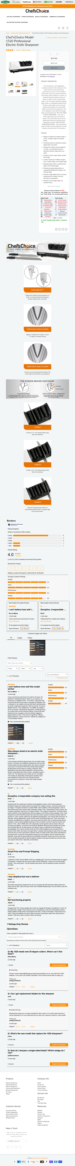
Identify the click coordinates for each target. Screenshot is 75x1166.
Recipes (40, 1112)
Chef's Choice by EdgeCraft (40, 1158)
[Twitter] (8, 1147)
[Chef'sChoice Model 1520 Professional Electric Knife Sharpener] (21, 67)
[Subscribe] (26, 1141)
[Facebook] (12, 1147)
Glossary (40, 1118)
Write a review (26, 50)
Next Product (63, 37)
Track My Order (42, 1103)
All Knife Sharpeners (12, 1090)
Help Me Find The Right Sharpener (17, 22)
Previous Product (52, 37)
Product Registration (12, 1112)
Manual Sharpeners (41, 16)
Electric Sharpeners (13, 16)
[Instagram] (20, 1147)
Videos (8, 1094)
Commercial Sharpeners (57, 16)
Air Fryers (9, 1092)
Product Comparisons (44, 1116)
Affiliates (40, 1110)
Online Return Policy (12, 1114)
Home (7, 33)
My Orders (41, 1099)
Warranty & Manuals (43, 1121)
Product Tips (41, 1114)
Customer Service (11, 1110)
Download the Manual (54, 186)
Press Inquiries (42, 1086)
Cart (39, 1101)
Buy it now (54, 68)
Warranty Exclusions (12, 1116)
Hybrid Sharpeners (27, 16)
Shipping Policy (10, 1118)
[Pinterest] (16, 1147)
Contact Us (41, 1085)
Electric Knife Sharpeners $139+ (20, 33)
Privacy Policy (41, 1088)
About (39, 1083)
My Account (41, 1097)
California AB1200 (43, 1125)
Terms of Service (42, 1090)
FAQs (39, 1119)
